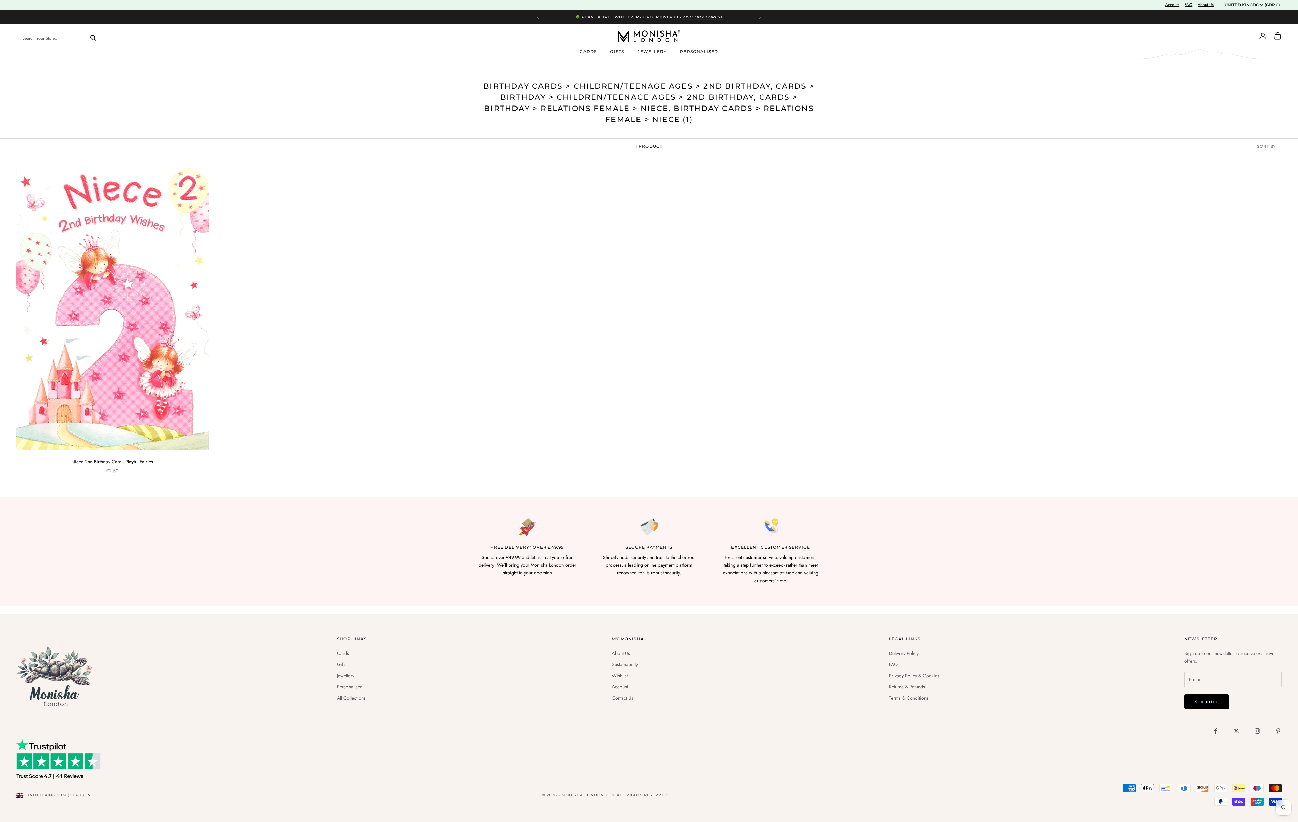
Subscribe (1206, 701)
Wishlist (620, 675)
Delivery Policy (904, 653)
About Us (1206, 5)
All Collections (351, 698)
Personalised (699, 51)
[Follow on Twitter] (1236, 731)
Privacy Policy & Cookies (914, 675)
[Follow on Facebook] (1215, 731)
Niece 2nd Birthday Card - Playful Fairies (112, 461)
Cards (588, 51)
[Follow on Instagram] (1257, 731)
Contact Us (622, 698)
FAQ (1188, 5)
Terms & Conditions (909, 698)
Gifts (617, 51)
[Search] (93, 38)
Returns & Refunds (907, 686)
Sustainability (625, 664)
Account (1172, 5)
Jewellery (652, 51)
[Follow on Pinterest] (1278, 731)
